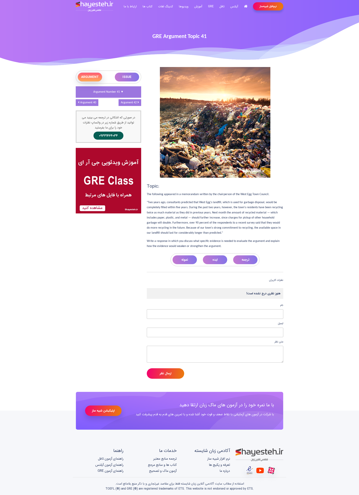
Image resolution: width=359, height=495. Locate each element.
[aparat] (271, 470)
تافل (222, 6)
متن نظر (278, 342)
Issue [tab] (126, 77)
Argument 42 (129, 102)
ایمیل (280, 323)
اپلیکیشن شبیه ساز (103, 410)
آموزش (198, 6)
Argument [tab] (90, 77)
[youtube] (260, 470)
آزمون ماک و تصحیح (163, 470)
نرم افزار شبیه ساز (218, 458)
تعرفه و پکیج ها (219, 464)
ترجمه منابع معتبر (165, 458)
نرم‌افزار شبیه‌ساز (268, 6)
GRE (211, 6)
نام (281, 305)
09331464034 (108, 135)
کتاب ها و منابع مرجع (162, 464)
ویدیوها (183, 6)
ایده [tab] (215, 259)
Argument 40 (87, 102)
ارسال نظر (165, 373)
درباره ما (225, 470)
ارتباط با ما (130, 6)
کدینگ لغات (165, 6)
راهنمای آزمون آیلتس (109, 464)
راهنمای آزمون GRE (110, 470)
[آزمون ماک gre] (108, 180)
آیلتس (234, 6)
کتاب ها (147, 6)
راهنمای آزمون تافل (110, 458)
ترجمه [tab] (245, 259)
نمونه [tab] (184, 259)
